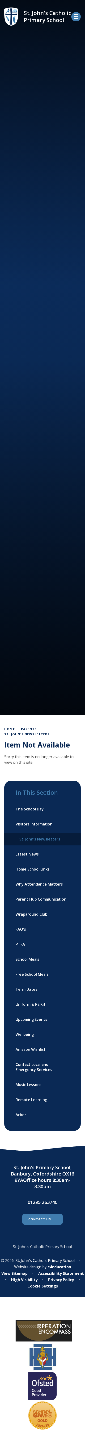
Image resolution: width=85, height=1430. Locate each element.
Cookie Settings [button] (42, 1286)
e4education (59, 1266)
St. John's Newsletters (27, 734)
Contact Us (39, 1219)
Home (9, 729)
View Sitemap (14, 1273)
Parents (29, 729)
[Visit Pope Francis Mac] (42, 1311)
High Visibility (24, 1279)
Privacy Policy (61, 1279)
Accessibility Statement (61, 1273)
